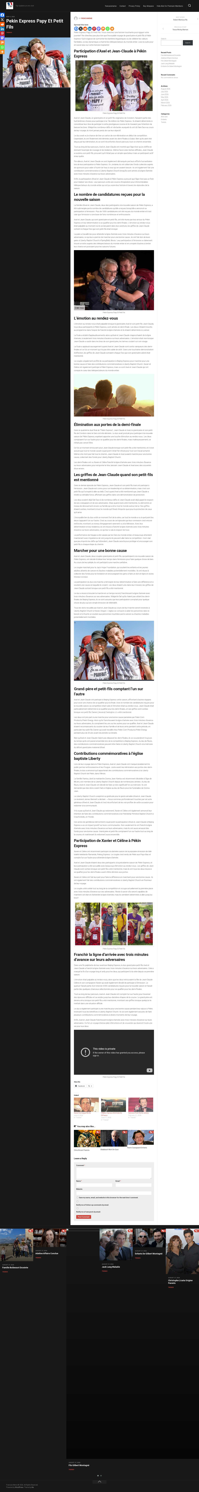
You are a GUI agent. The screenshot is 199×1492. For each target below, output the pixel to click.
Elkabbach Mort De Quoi (110, 1150)
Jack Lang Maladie (167, 63)
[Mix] (103, 29)
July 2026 (164, 92)
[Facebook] (76, 29)
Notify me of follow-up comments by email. (92, 1205)
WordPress (19, 1487)
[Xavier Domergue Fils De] (86, 1105)
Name (79, 1181)
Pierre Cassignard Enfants (137, 1148)
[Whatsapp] (108, 29)
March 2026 (165, 103)
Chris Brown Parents (82, 1150)
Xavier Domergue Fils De (82, 1113)
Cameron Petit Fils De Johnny (138, 1113)
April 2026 (164, 100)
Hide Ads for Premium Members (170, 6)
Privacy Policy (134, 6)
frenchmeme (86, 18)
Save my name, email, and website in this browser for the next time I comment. (108, 1198)
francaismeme (111, 6)
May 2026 (164, 97)
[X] (81, 29)
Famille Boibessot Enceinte (170, 55)
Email (118, 1181)
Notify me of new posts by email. (88, 1212)
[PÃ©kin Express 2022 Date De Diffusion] (113, 1105)
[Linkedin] (90, 29)
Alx (33, 1487)
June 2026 (164, 94)
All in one (164, 117)
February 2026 (166, 105)
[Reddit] (85, 29)
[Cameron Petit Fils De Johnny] (140, 1105)
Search (163, 39)
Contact (123, 6)
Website (79, 1189)
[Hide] (1, 56)
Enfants (164, 119)
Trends (9, 32)
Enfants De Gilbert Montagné (171, 66)
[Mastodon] (99, 29)
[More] (112, 29)
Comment (80, 1165)
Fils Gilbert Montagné (168, 61)
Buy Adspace (148, 6)
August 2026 (165, 89)
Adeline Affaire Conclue (169, 58)
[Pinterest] (94, 29)
